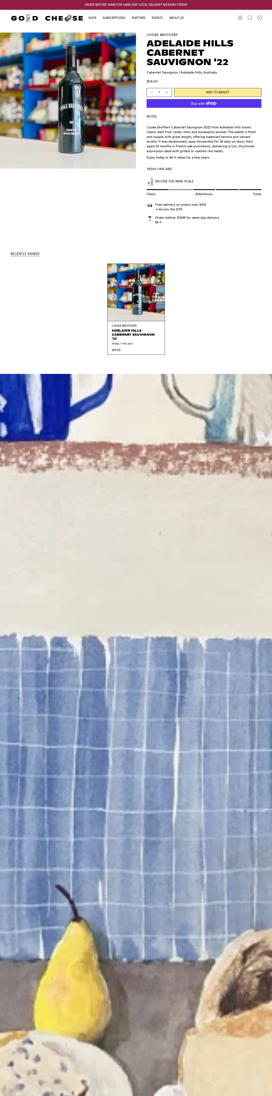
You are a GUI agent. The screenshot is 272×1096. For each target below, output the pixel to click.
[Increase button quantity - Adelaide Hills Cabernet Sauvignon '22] (167, 92)
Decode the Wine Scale (174, 181)
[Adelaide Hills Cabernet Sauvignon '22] (136, 292)
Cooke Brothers (162, 35)
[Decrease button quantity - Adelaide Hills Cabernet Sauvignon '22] (152, 92)
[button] (92, 18)
